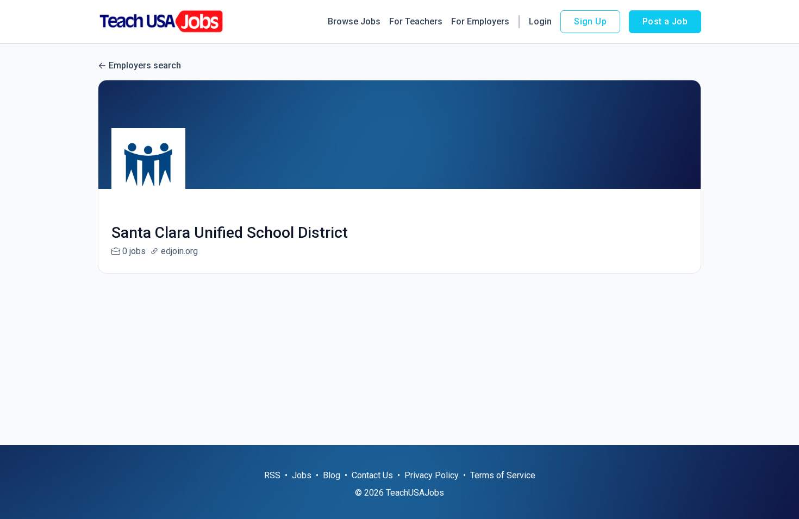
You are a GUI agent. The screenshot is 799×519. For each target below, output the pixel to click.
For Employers (480, 21)
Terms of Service (502, 475)
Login (540, 21)
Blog (331, 475)
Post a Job (665, 21)
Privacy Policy (431, 475)
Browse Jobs (354, 21)
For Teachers (415, 21)
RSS (272, 475)
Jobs (301, 475)
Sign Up (590, 21)
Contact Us (372, 475)
